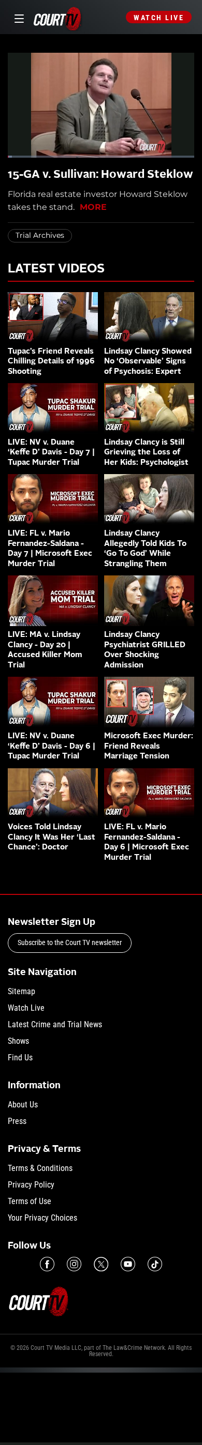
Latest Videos (56, 269)
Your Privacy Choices (42, 1218)
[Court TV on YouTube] (128, 1264)
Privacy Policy (31, 1185)
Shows (18, 1041)
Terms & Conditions (40, 1168)
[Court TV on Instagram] (74, 1264)
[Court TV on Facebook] (47, 1264)
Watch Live (159, 17)
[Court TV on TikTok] (155, 1264)
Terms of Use (29, 1201)
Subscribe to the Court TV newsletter (70, 942)
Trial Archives (40, 235)
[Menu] (17, 17)
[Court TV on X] (101, 1264)
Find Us (20, 1057)
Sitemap (21, 991)
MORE (93, 207)
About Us (23, 1104)
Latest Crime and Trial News (55, 1024)
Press (17, 1121)
